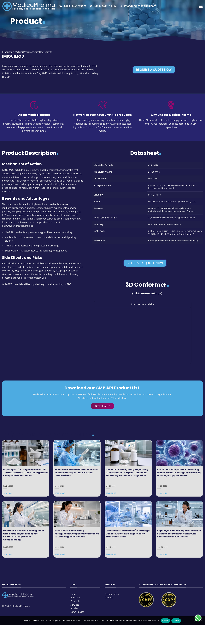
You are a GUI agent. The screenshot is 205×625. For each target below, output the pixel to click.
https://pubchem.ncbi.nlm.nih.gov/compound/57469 (172, 240)
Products (7, 51)
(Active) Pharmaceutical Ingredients (33, 51)
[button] (200, 6)
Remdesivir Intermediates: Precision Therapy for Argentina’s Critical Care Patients (76, 472)
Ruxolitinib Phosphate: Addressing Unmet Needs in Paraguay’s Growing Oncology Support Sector (179, 472)
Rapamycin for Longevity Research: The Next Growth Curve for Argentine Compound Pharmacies (25, 472)
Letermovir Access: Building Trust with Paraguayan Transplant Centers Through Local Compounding (23, 535)
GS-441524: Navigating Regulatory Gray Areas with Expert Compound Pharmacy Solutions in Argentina (127, 472)
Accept (165, 620)
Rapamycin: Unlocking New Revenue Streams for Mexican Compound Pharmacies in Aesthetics (179, 533)
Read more (9, 493)
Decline (176, 620)
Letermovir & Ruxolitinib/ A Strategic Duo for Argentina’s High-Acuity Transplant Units (128, 533)
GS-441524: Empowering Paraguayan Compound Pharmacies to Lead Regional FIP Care (77, 533)
